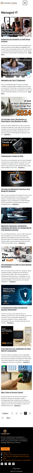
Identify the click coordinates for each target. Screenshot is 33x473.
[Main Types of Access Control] (16, 377)
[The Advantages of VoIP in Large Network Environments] (16, 254)
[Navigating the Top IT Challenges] (16, 68)
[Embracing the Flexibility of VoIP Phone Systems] (16, 27)
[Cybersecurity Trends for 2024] (16, 146)
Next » (8, 417)
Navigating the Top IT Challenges (13, 80)
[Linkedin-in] (9, 464)
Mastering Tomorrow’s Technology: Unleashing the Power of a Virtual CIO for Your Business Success (16, 228)
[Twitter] (6, 464)
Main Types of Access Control (12, 392)
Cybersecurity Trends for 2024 (12, 156)
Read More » (7, 134)
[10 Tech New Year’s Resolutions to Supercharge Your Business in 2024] (16, 107)
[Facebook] (2, 464)
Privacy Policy (16, 468)
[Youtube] (13, 464)
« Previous (5, 413)
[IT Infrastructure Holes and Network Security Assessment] (16, 295)
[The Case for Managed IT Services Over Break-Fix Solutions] (16, 179)
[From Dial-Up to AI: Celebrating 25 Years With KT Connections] (16, 336)
